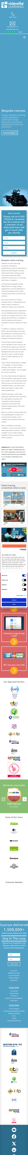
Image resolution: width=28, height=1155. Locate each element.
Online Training (14, 993)
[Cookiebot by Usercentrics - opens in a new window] (20, 550)
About (14, 1016)
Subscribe (14, 964)
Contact (14, 1018)
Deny (14, 604)
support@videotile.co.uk (12, 29)
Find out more (8, 133)
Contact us (5, 447)
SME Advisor (14, 803)
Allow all (14, 600)
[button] (3, 799)
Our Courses (14, 991)
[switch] (24, 580)
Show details (19, 595)
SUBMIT (14, 253)
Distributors (14, 996)
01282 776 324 (12, 17)
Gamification (14, 1000)
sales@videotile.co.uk (12, 26)
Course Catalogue (14, 1009)
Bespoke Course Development (14, 998)
